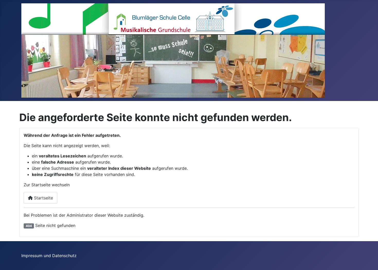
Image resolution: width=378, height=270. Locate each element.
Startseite (43, 197)
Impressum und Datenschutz (49, 255)
